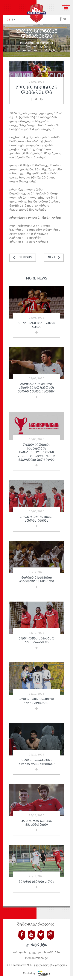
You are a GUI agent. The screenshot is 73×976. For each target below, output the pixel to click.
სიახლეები (44, 43)
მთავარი (27, 43)
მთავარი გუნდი (37, 47)
